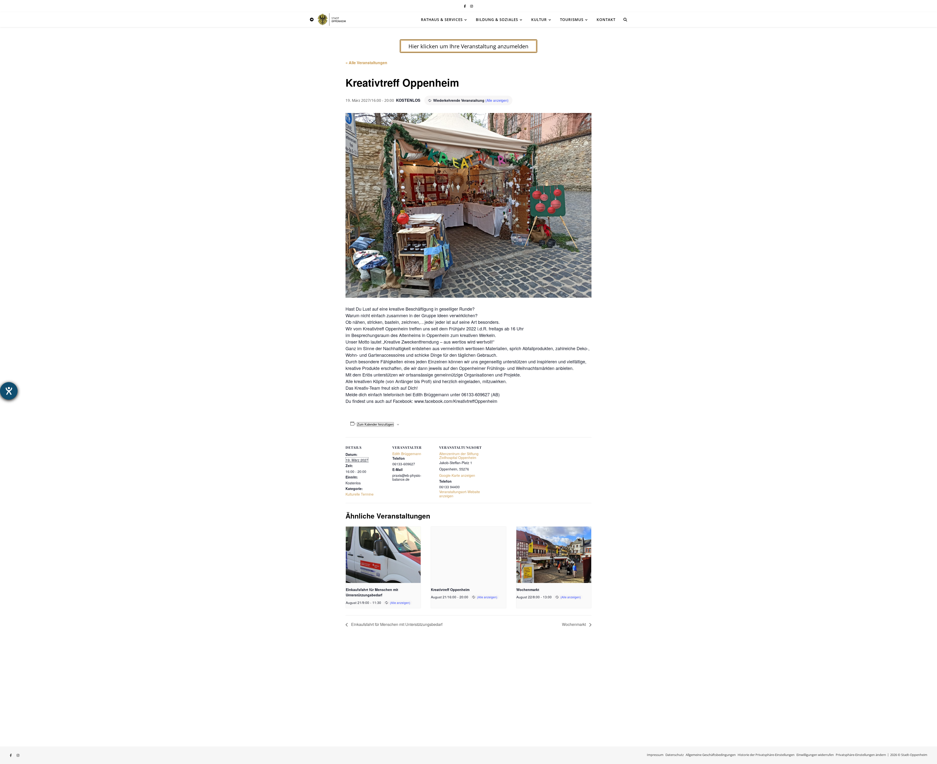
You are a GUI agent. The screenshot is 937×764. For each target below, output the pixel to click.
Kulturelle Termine (360, 494)
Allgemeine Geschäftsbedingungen (711, 755)
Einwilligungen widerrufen (815, 755)
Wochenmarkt (527, 589)
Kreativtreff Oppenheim (450, 589)
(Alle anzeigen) (497, 100)
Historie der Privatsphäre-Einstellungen (766, 755)
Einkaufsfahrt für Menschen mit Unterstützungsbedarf (396, 624)
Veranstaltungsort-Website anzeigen (459, 493)
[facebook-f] (465, 6)
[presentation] (383, 555)
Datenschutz (674, 755)
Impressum (655, 755)
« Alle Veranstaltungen (366, 62)
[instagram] (471, 6)
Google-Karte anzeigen (457, 475)
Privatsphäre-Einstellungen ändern (861, 755)
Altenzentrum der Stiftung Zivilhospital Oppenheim (459, 455)
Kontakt (606, 19)
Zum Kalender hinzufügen (375, 424)
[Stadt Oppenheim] (331, 19)
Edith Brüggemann (406, 453)
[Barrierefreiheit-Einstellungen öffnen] (9, 391)
